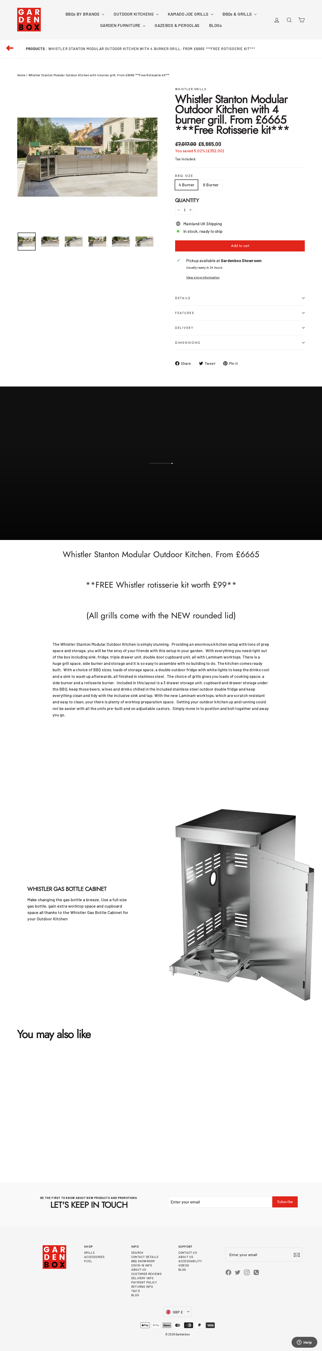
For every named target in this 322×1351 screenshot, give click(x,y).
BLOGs (215, 25)
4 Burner (186, 184)
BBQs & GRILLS (238, 14)
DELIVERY (184, 327)
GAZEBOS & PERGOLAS (177, 25)
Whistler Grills (190, 89)
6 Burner (211, 184)
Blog (135, 1295)
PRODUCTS (35, 49)
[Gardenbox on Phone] (256, 1272)
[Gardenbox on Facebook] (228, 1272)
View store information (202, 277)
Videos (183, 1265)
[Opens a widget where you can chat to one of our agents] (304, 1343)
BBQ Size (184, 176)
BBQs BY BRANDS (83, 14)
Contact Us (187, 1252)
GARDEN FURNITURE (121, 25)
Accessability (190, 1261)
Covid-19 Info (141, 1265)
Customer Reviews (146, 1273)
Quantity (187, 200)
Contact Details (144, 1256)
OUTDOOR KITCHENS (134, 14)
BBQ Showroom (143, 1261)
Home (21, 75)
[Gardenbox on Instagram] (247, 1272)
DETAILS (182, 298)
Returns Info (142, 1286)
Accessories (94, 1256)
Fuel (88, 1261)
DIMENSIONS (187, 342)
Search (137, 1252)
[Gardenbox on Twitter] (237, 1272)
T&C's (135, 1290)
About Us (138, 1269)
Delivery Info (142, 1278)
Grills (89, 1252)
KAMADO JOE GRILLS (189, 14)
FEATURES (184, 312)
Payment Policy (144, 1282)
